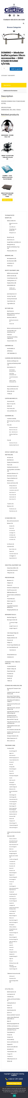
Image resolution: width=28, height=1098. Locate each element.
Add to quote (16, 69)
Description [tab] (7, 85)
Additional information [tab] (10, 90)
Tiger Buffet (11, 75)
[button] (14, 4)
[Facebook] (10, 15)
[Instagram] (14, 15)
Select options (7, 200)
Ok (14, 1095)
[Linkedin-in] (18, 15)
